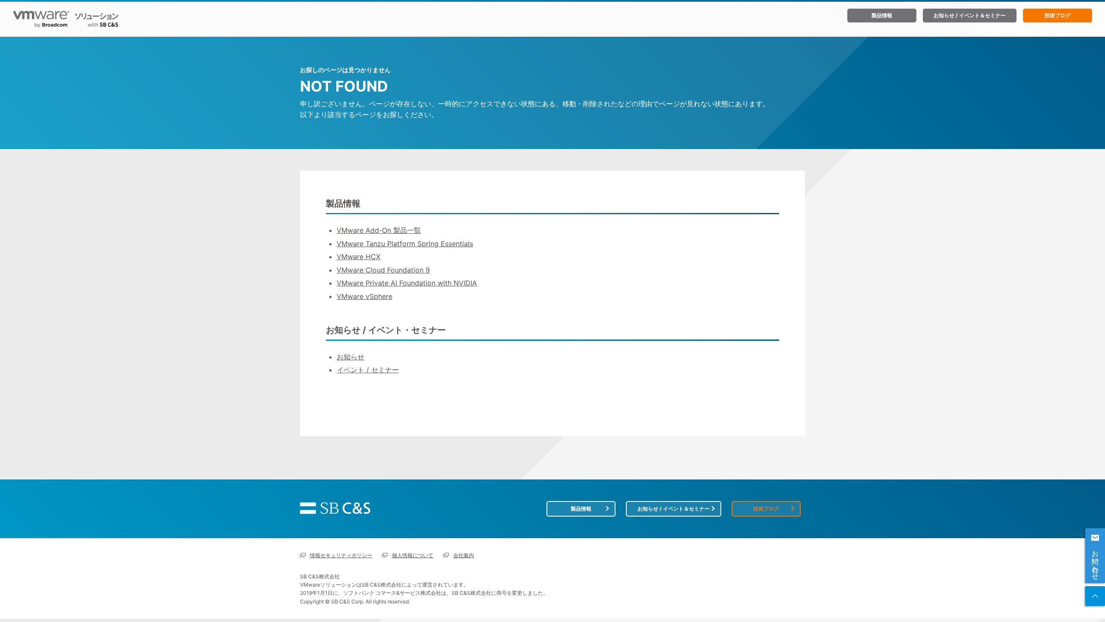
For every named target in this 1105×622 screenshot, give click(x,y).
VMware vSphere (364, 296)
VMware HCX (358, 256)
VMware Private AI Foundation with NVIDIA (407, 283)
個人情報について (412, 555)
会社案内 (463, 555)
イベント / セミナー (368, 369)
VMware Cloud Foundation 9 (383, 270)
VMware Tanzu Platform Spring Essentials (405, 243)
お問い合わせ (1095, 561)
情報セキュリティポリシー (341, 555)
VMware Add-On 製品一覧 (379, 230)
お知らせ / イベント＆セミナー (970, 15)
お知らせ (350, 356)
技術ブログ (1057, 15)
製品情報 (881, 15)
